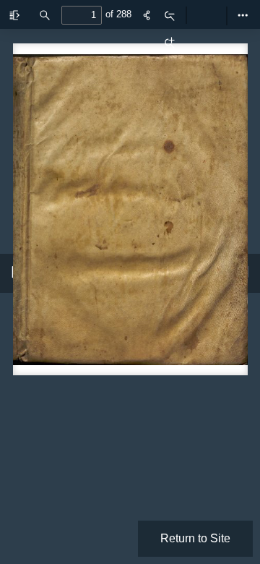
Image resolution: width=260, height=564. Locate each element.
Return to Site (195, 538)
